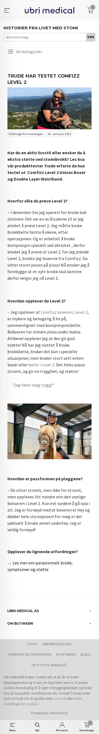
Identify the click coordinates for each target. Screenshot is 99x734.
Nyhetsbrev (66, 654)
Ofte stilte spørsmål (49, 665)
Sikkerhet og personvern (29, 654)
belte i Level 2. (42, 364)
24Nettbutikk (59, 713)
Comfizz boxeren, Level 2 (64, 312)
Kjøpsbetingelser (57, 644)
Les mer (60, 698)
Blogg (86, 654)
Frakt (32, 644)
